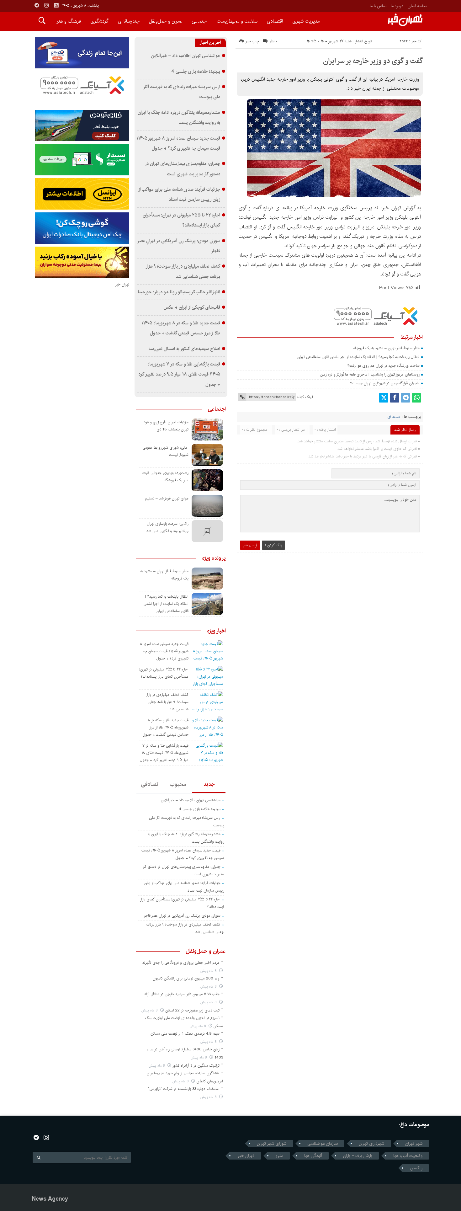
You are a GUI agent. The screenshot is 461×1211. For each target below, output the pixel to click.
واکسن (416, 1168)
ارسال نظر (250, 545)
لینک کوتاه (305, 397)
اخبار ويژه (216, 631)
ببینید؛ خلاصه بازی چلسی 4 (195, 71)
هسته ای (394, 417)
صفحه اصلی (417, 6)
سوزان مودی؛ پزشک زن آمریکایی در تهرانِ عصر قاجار (181, 916)
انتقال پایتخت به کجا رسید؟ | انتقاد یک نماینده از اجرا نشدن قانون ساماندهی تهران (358, 357)
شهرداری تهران (371, 1143)
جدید (209, 784)
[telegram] (36, 5)
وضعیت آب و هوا (407, 1156)
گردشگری (99, 21)
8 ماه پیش (209, 971)
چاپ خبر (252, 41)
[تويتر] (383, 398)
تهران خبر (245, 1156)
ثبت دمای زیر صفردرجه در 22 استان (192, 1010)
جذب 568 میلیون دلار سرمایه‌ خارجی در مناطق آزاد (182, 994)
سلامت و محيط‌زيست (237, 21)
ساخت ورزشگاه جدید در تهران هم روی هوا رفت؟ (383, 366)
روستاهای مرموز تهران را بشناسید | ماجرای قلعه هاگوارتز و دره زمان (370, 374)
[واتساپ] (416, 398)
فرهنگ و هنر (68, 21)
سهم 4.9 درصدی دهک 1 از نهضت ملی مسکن (185, 1034)
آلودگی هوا (313, 1156)
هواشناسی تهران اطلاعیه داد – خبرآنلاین (185, 56)
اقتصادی (275, 21)
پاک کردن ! (273, 545)
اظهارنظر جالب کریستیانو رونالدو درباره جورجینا (179, 292)
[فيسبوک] (394, 398)
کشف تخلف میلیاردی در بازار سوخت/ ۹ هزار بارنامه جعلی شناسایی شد (167, 702)
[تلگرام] (405, 398)
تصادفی (149, 784)
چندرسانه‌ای (129, 21)
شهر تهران (413, 1143)
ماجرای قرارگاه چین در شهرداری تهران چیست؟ (385, 383)
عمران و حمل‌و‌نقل (165, 21)
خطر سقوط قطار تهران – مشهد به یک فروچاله (386, 348)
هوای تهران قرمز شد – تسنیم (166, 498)
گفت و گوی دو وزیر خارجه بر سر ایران (373, 61)
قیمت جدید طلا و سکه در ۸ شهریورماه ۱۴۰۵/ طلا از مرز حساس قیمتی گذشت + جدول (165, 727)
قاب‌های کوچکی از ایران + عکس (191, 307)
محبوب (178, 784)
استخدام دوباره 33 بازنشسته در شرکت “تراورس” (184, 1089)
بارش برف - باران (357, 1156)
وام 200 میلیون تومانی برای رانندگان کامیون (186, 978)
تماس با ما (378, 6)
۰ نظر (273, 41)
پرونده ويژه (214, 558)
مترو (279, 1156)
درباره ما (397, 6)
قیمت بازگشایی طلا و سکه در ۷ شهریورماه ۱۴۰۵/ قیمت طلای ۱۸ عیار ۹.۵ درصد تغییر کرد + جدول (179, 374)
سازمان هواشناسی (322, 1143)
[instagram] (46, 5)
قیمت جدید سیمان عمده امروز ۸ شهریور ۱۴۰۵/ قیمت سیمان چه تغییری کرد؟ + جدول (164, 651)
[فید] (56, 5)
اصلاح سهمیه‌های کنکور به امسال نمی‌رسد (184, 349)
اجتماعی (200, 21)
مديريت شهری (306, 21)
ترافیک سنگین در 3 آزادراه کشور (196, 1066)
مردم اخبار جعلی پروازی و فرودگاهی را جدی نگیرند (181, 963)
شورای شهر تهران (271, 1143)
